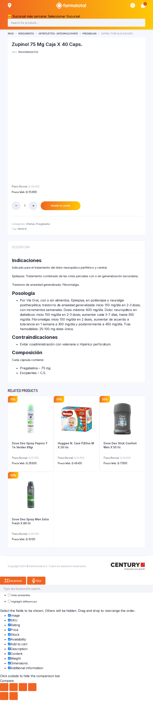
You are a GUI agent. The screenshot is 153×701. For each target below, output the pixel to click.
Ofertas (30, 223)
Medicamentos (26, 33)
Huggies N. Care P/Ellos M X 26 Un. (76, 445)
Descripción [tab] (21, 247)
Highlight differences (24, 601)
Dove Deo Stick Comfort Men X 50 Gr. (120, 445)
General (22, 228)
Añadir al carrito (61, 205)
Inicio (11, 33)
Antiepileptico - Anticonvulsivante (58, 33)
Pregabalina (89, 33)
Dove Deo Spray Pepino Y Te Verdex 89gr (30, 445)
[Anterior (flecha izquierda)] (4, 696)
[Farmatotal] (71, 5)
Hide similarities (20, 595)
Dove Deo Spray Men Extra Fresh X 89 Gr (30, 521)
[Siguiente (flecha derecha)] (13, 696)
